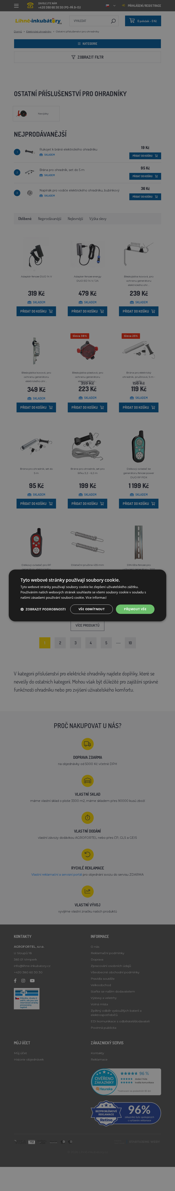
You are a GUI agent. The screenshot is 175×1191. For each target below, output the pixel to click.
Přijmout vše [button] (135, 609)
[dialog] (87, 595)
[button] (43, 609)
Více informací (96, 597)
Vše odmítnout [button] (92, 609)
